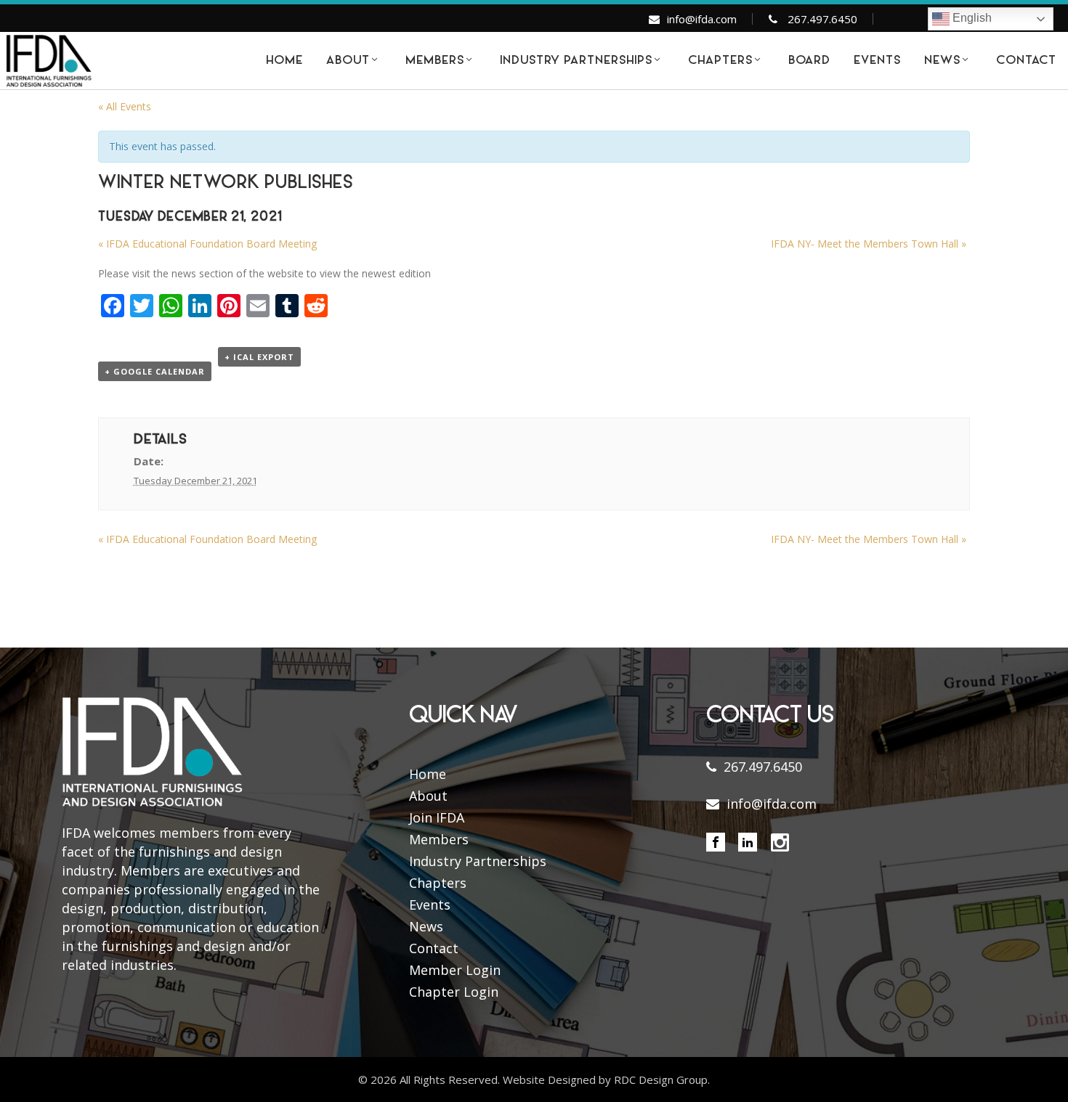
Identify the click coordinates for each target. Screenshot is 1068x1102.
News (426, 926)
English (971, 18)
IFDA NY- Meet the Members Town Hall (868, 243)
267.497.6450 (822, 19)
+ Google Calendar (155, 371)
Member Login (455, 970)
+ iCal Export (259, 356)
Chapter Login (453, 991)
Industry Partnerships (477, 861)
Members (439, 839)
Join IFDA (436, 817)
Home (427, 774)
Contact (433, 948)
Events (429, 904)
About (428, 795)
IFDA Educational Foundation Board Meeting (207, 243)
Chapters (437, 882)
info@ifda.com (702, 19)
